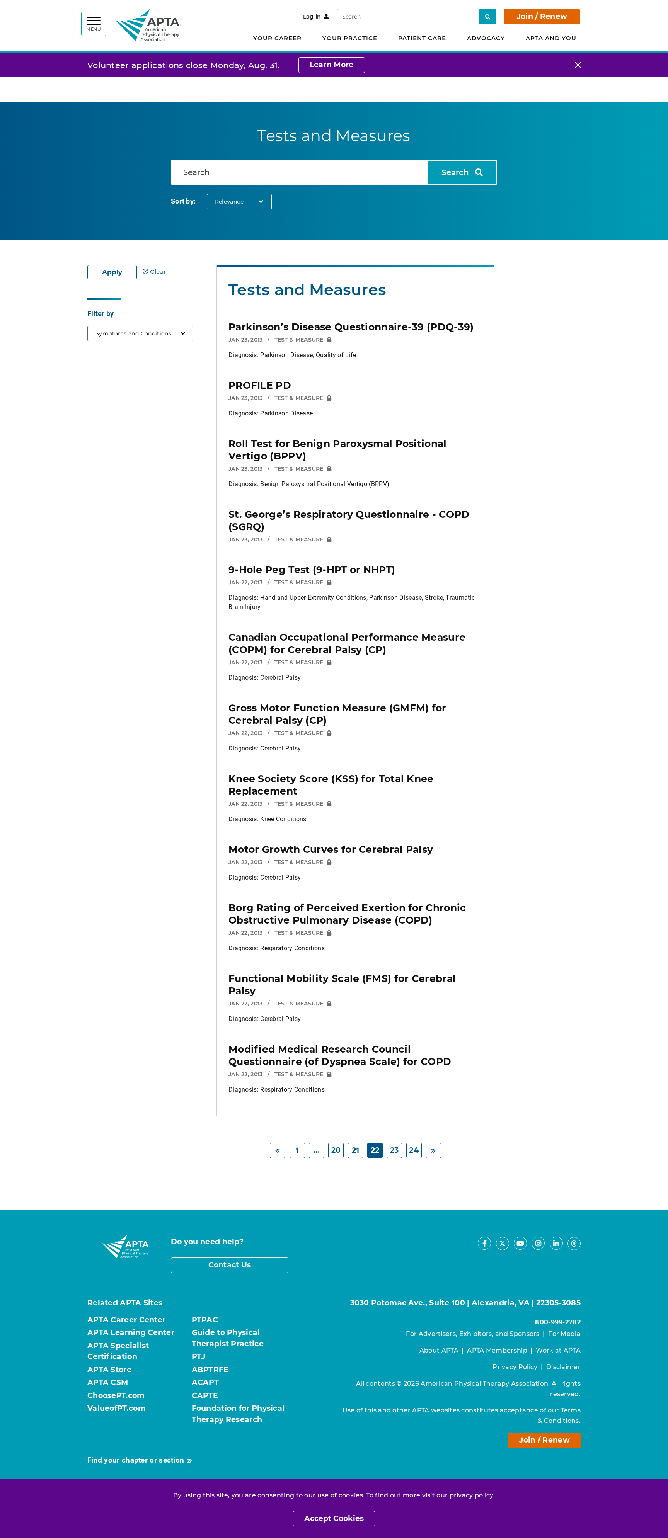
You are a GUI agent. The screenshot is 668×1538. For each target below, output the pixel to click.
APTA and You (551, 38)
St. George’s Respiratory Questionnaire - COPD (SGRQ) (349, 521)
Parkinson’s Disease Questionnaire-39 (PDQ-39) (351, 327)
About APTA (438, 1350)
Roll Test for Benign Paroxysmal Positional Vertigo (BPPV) (337, 450)
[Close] (578, 65)
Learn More (332, 64)
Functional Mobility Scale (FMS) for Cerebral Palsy (342, 985)
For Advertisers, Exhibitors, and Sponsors (472, 1333)
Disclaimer (563, 1367)
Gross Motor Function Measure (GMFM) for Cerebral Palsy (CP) (337, 714)
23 (394, 1150)
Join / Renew (542, 16)
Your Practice (349, 38)
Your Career (277, 38)
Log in (312, 16)
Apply (112, 272)
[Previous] (277, 1151)
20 (336, 1150)
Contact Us (229, 1265)
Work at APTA (558, 1350)
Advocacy (486, 38)
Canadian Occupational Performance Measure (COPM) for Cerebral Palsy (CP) (346, 643)
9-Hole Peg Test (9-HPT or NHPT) (311, 569)
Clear (158, 271)
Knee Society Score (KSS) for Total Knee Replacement (331, 785)
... (317, 1150)
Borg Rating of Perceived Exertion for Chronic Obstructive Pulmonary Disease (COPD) (347, 914)
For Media (564, 1333)
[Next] (433, 1151)
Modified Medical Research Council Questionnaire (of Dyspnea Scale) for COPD (339, 1055)
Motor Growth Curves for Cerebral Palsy (330, 849)
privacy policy (471, 1495)
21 (356, 1150)
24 (414, 1150)
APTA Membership (497, 1350)
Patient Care (422, 38)
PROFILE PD (259, 385)
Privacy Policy (514, 1367)
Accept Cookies (334, 1518)
